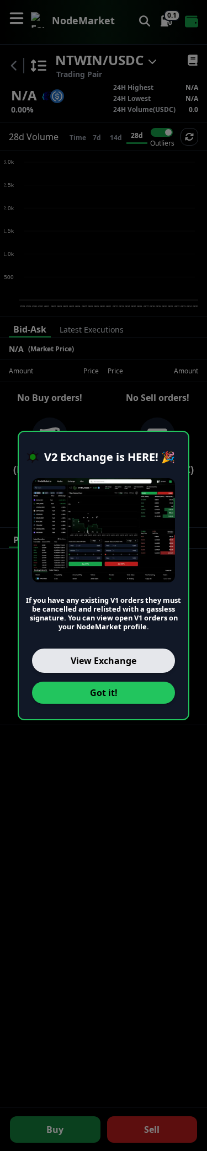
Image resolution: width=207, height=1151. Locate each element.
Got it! (104, 693)
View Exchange (103, 661)
